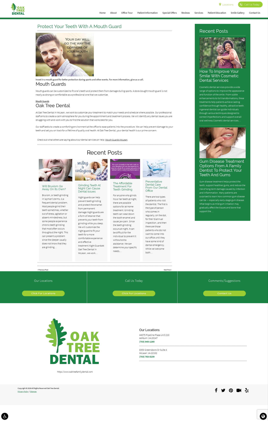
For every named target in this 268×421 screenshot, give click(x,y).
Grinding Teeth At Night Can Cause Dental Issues (89, 188)
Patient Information (147, 12)
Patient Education (217, 12)
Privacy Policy (23, 391)
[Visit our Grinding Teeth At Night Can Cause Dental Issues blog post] (91, 170)
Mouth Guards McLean (116, 139)
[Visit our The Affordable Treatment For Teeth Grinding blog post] (125, 169)
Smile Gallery (237, 12)
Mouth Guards (42, 101)
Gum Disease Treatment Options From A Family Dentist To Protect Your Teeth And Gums (221, 168)
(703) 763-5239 (146, 356)
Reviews (185, 12)
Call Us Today (251, 4)
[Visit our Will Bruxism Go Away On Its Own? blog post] (55, 170)
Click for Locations (43, 293)
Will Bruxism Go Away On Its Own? (54, 188)
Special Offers (169, 12)
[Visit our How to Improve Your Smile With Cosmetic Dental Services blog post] (222, 67)
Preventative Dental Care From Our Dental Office (156, 186)
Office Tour (127, 12)
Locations (227, 4)
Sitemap (33, 391)
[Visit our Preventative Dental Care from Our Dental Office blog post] (156, 168)
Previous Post (43, 270)
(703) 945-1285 (146, 341)
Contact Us (254, 12)
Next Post (167, 270)
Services (198, 12)
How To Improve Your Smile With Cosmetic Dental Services (219, 76)
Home (102, 12)
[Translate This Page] (263, 416)
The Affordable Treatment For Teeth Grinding (122, 186)
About (113, 12)
